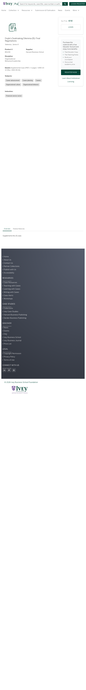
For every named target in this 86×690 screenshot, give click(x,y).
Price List (7, 344)
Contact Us (8, 263)
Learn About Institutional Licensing (71, 80)
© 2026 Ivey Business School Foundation (21, 382)
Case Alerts (8, 295)
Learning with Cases (12, 289)
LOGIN (70, 27)
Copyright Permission (12, 353)
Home (3, 10)
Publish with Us (10, 269)
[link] (13, 80)
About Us (7, 260)
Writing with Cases (11, 292)
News (60, 10)
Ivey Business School (12, 337)
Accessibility (9, 273)
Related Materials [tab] (19, 229)
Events (67, 10)
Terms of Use (9, 360)
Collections (8, 308)
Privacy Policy (9, 357)
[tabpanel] (43, 236)
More (75, 10)
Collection (13, 10)
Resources (26, 10)
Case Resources (10, 282)
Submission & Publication (45, 10)
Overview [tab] (7, 229)
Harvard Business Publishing (15, 315)
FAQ (5, 334)
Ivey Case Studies (11, 311)
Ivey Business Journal (12, 340)
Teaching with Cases (12, 286)
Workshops (8, 299)
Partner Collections (11, 266)
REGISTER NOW (71, 72)
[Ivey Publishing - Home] (15, 4)
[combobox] (39, 4)
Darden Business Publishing (15, 318)
